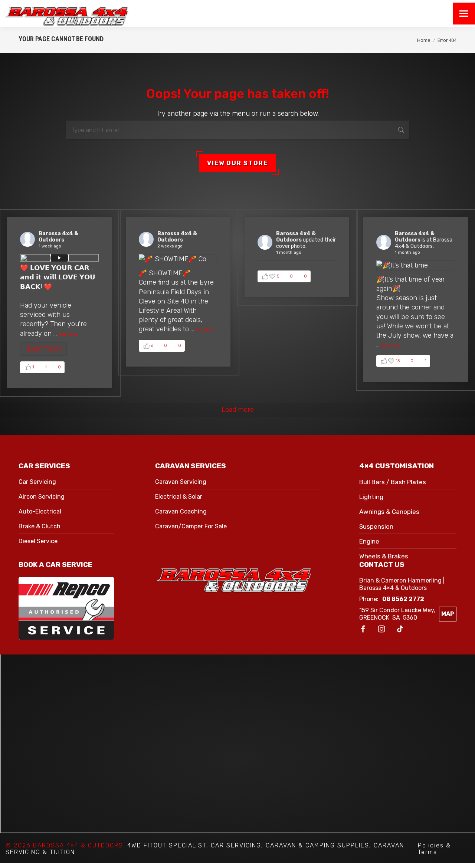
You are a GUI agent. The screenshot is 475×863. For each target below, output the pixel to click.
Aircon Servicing (42, 496)
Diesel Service (38, 541)
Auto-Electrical (40, 511)
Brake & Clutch (39, 526)
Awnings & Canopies (389, 511)
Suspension (376, 526)
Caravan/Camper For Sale (191, 526)
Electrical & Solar (178, 496)
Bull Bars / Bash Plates (392, 482)
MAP (447, 613)
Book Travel (43, 349)
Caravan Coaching (181, 511)
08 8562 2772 (403, 599)
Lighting (371, 497)
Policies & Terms (434, 849)
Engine (369, 541)
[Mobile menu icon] (464, 13)
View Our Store (237, 163)
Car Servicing (37, 481)
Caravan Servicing (180, 481)
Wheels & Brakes (383, 556)
